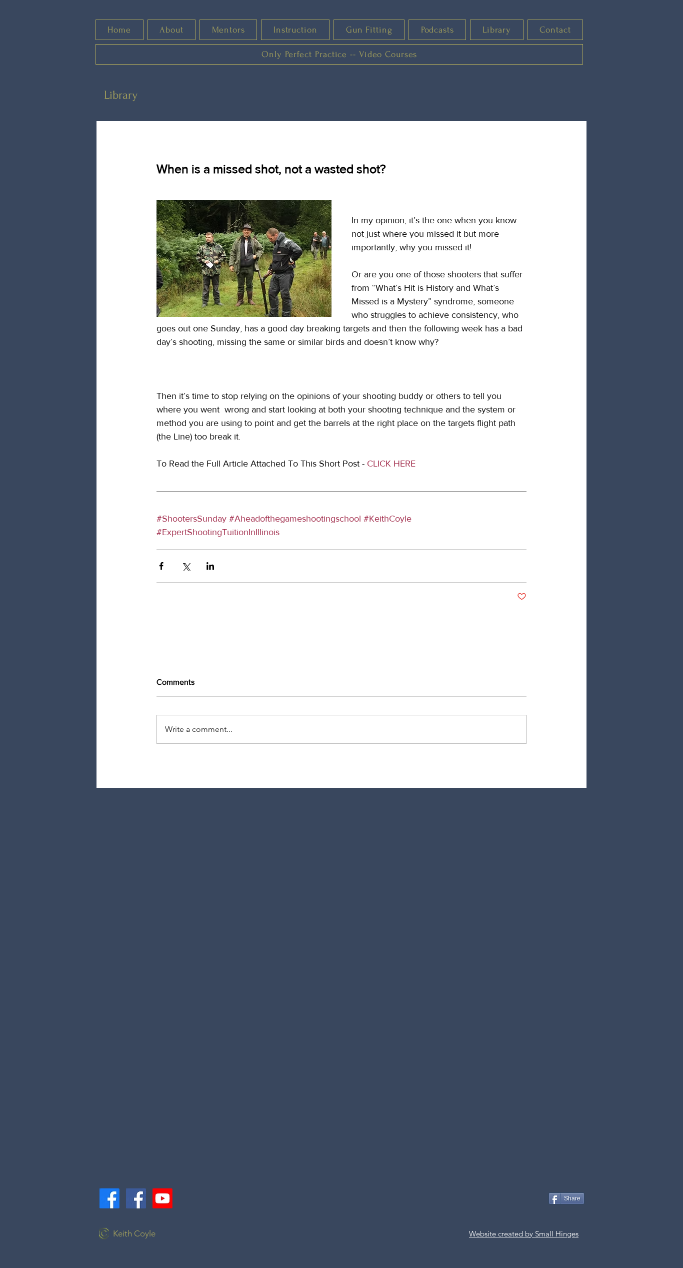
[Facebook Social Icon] (136, 1198)
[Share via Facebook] (161, 566)
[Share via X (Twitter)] (185, 566)
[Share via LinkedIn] (210, 566)
